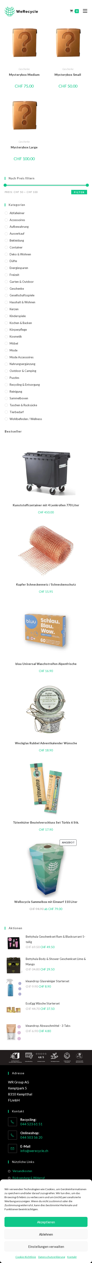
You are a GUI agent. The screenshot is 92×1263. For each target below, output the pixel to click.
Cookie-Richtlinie (25, 1257)
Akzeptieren (46, 1222)
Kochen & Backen (21, 323)
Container (16, 247)
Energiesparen (19, 268)
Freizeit (14, 275)
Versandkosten (22, 1171)
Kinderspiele (18, 316)
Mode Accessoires (21, 357)
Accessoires (17, 220)
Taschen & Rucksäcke (23, 405)
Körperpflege (18, 329)
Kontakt (72, 1257)
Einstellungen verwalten (46, 1247)
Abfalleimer (17, 213)
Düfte (13, 261)
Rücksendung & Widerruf (29, 1178)
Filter (79, 192)
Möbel (14, 343)
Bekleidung (17, 240)
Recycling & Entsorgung (25, 384)
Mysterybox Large (24, 147)
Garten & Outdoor (22, 281)
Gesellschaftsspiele (22, 295)
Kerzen (14, 309)
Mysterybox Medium (24, 74)
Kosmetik (16, 336)
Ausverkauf (17, 233)
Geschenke (24, 69)
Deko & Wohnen (20, 254)
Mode (13, 350)
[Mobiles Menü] (83, 11)
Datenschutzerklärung (51, 1257)
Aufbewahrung (19, 226)
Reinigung (16, 391)
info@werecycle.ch (34, 1151)
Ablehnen (46, 1234)
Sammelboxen (19, 398)
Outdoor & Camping (23, 371)
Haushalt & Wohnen (22, 302)
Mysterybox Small (67, 74)
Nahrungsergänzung (22, 364)
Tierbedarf (17, 412)
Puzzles (14, 377)
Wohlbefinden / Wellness (26, 419)
